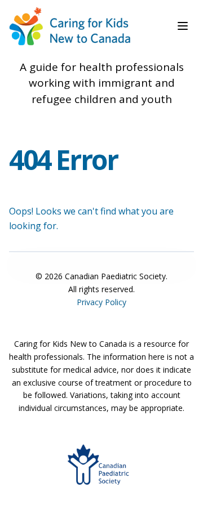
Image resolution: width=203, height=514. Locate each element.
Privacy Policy (101, 302)
